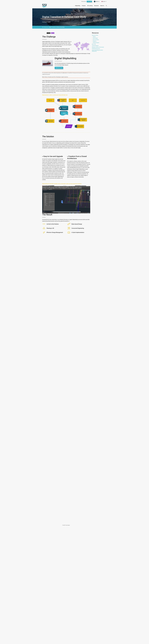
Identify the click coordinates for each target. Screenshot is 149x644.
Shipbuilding (77, 5)
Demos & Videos (96, 39)
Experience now (59, 67)
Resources (96, 5)
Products (84, 5)
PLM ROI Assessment (96, 48)
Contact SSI (89, 1)
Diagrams (94, 41)
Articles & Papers (96, 42)
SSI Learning (89, 5)
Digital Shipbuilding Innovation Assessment (97, 51)
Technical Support (95, 45)
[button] (104, 1)
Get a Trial (94, 44)
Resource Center (95, 35)
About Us (102, 5)
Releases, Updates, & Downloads (98, 47)
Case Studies (95, 38)
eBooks (94, 36)
